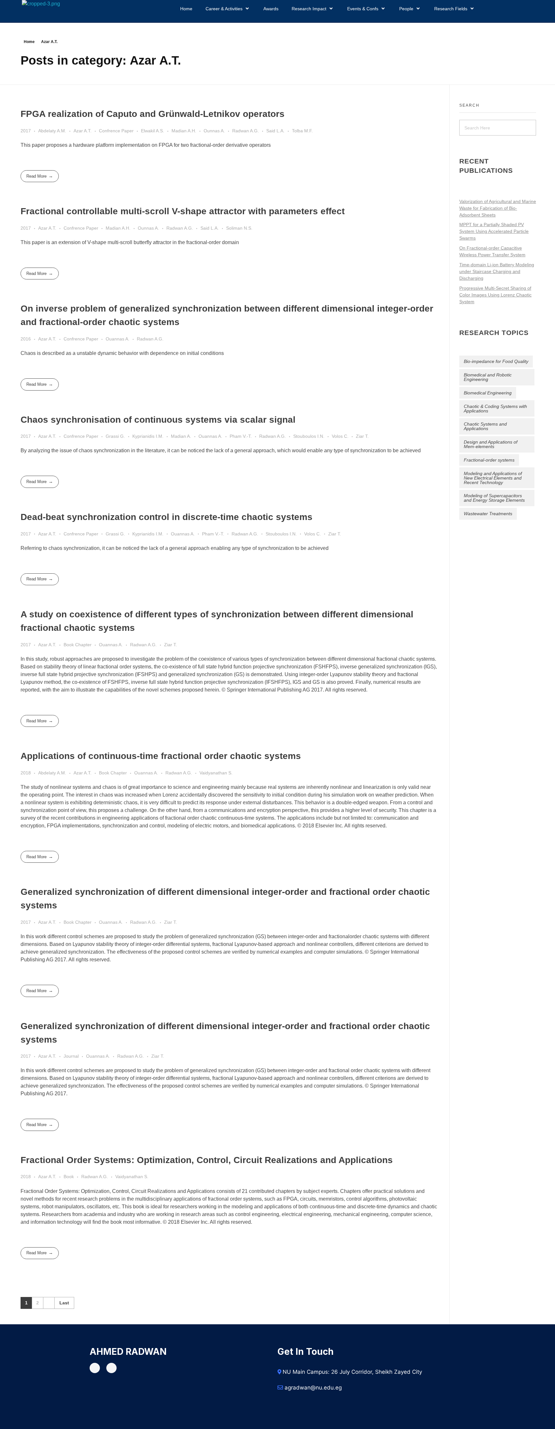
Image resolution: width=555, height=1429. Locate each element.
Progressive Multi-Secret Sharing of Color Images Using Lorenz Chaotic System (495, 295)
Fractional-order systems (489, 460)
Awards (270, 8)
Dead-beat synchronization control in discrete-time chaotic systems (167, 517)
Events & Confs (362, 8)
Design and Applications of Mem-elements (490, 444)
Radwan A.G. (245, 130)
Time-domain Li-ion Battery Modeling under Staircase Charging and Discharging (496, 271)
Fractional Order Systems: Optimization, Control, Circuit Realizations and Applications (207, 1160)
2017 (26, 130)
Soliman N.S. (239, 228)
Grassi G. (115, 436)
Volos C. (340, 436)
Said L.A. (275, 130)
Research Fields (450, 8)
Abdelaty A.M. (52, 130)
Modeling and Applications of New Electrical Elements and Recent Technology (493, 478)
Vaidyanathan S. (216, 772)
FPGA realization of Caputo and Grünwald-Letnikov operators (153, 114)
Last (64, 1303)
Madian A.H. (184, 130)
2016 (26, 338)
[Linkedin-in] (111, 1368)
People (406, 8)
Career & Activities (224, 8)
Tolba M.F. (302, 130)
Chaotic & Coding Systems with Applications (495, 408)
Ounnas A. (214, 130)
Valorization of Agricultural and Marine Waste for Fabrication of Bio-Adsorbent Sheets (497, 208)
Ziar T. (362, 436)
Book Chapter (78, 644)
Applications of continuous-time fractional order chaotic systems (161, 756)
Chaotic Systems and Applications (485, 426)
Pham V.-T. (241, 436)
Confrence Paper (116, 130)
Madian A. (181, 436)
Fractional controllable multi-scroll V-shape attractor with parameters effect (183, 211)
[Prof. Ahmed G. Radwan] (118, 11)
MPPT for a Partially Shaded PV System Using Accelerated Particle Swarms (494, 231)
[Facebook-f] (95, 1368)
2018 (26, 772)
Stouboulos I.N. (308, 436)
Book (69, 1176)
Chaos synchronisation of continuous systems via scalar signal (158, 420)
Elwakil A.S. (152, 130)
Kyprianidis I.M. (147, 436)
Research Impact (309, 8)
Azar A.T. (83, 130)
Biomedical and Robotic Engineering (488, 377)
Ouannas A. (117, 338)
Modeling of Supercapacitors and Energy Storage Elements (494, 498)
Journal (71, 1056)
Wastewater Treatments (488, 513)
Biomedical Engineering (488, 392)
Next (48, 1303)
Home (186, 8)
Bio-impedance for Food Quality (496, 361)
